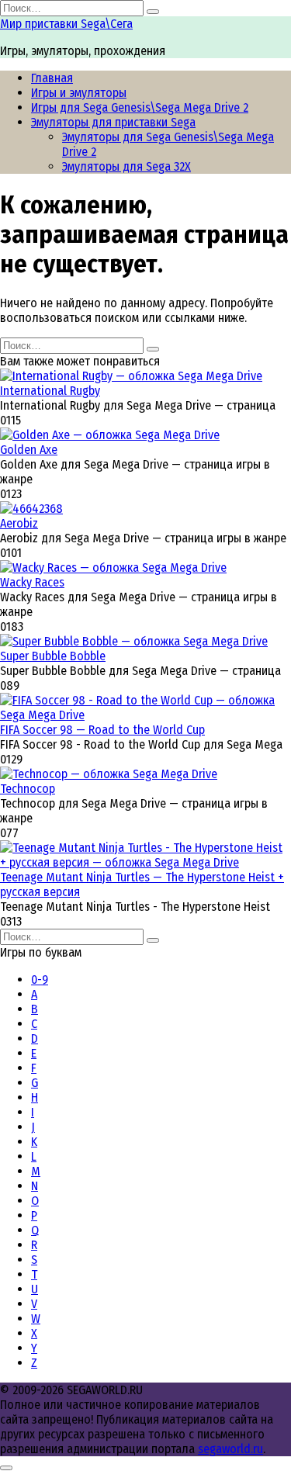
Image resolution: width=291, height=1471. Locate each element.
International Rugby (50, 390)
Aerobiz (19, 523)
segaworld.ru (230, 1449)
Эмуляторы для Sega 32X (126, 166)
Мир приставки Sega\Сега (66, 23)
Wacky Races (32, 582)
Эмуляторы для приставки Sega (113, 122)
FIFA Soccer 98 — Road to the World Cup (102, 729)
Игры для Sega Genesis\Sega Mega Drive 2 (139, 107)
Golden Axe (28, 449)
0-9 (39, 979)
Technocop (27, 788)
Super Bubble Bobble (53, 656)
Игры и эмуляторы (78, 92)
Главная (52, 78)
